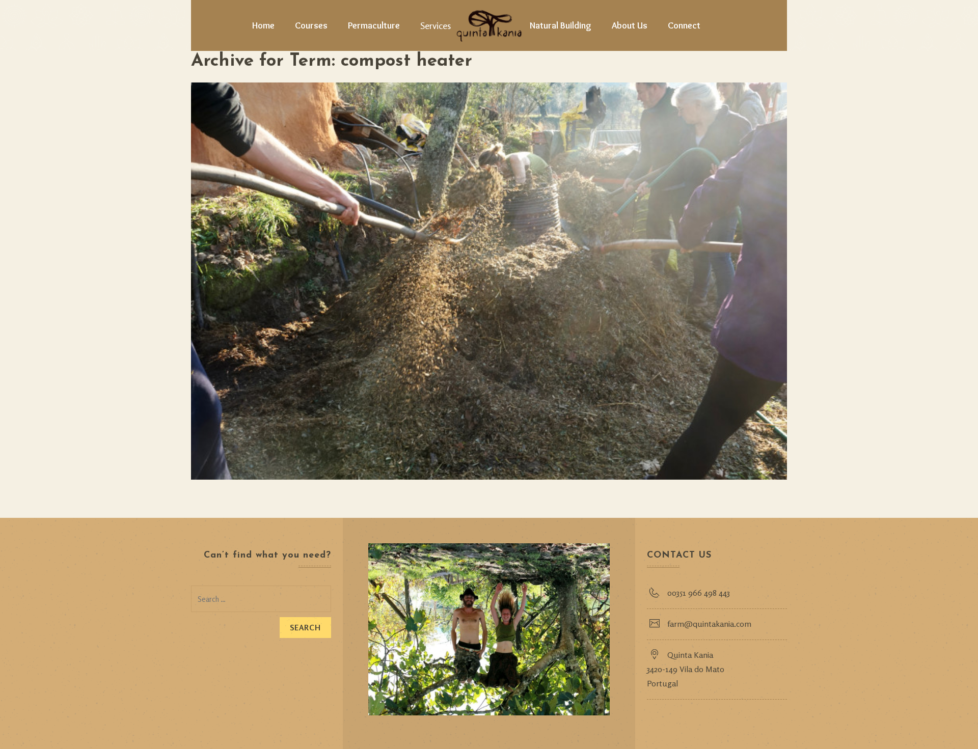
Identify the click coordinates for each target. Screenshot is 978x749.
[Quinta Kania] (489, 25)
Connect (684, 25)
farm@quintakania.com (709, 624)
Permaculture (374, 25)
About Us (629, 25)
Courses (311, 25)
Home (263, 25)
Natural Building (560, 25)
